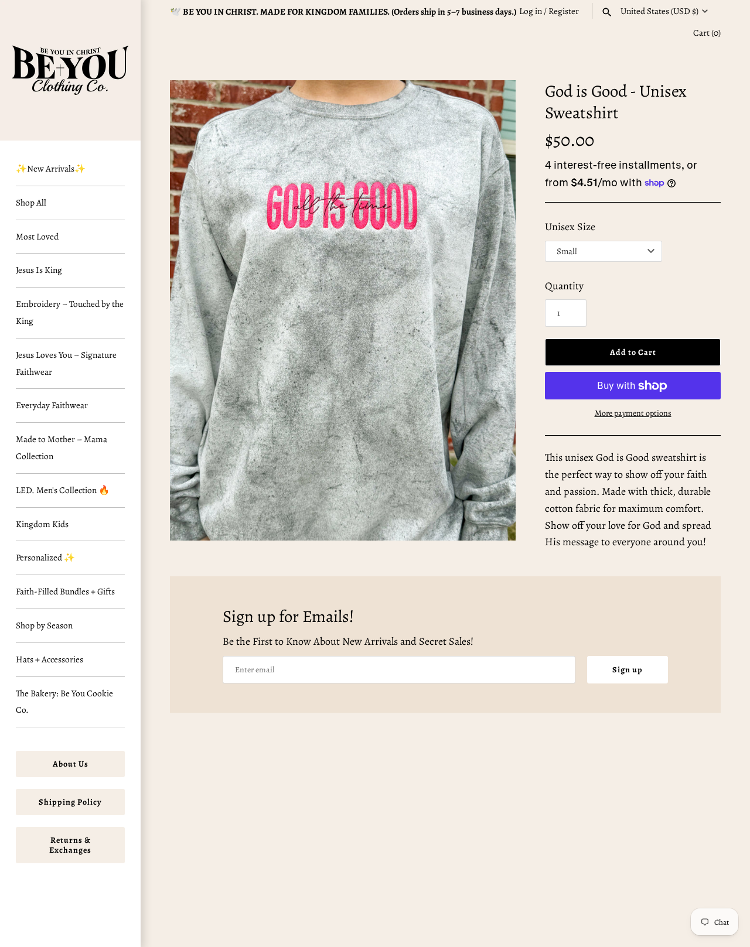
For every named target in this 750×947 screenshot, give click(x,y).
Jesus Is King (39, 270)
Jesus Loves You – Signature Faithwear (66, 363)
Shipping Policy (70, 802)
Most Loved (37, 236)
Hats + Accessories (49, 659)
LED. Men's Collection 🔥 (63, 490)
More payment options (633, 413)
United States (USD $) (659, 11)
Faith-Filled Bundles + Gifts (65, 591)
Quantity (564, 286)
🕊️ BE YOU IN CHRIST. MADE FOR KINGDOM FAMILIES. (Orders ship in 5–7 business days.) (343, 11)
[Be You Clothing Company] (70, 70)
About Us (70, 764)
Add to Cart (633, 352)
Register (563, 11)
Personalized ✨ (45, 557)
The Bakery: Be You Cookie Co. (64, 701)
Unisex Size (570, 227)
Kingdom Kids (42, 524)
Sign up (627, 669)
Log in (530, 11)
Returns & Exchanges (70, 845)
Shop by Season (44, 625)
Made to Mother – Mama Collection (61, 447)
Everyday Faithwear (52, 405)
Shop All (31, 202)
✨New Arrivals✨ (51, 168)
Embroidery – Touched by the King (70, 312)
